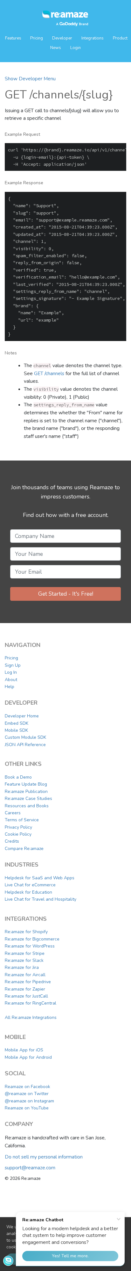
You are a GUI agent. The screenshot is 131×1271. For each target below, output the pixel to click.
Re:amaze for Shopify (26, 932)
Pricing (36, 38)
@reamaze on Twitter (27, 1094)
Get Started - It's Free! (65, 594)
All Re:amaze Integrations (31, 1017)
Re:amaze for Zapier (25, 989)
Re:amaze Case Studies (28, 798)
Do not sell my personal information (44, 1156)
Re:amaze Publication (26, 791)
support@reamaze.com (30, 1167)
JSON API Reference (25, 745)
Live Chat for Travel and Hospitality (40, 899)
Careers (13, 813)
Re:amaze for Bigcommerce (32, 939)
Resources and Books (27, 806)
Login (75, 48)
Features (13, 38)
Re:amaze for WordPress (30, 946)
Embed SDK (16, 723)
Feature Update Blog (26, 784)
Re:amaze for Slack (24, 960)
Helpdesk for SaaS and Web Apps (39, 878)
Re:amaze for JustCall (26, 996)
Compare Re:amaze (24, 849)
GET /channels (49, 373)
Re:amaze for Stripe (25, 953)
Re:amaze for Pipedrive (28, 982)
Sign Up (13, 665)
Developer (62, 38)
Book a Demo (18, 777)
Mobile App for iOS (24, 1050)
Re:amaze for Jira (22, 967)
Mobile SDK (16, 730)
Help (9, 687)
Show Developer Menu (30, 78)
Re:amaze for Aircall (25, 975)
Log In (11, 672)
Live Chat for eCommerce (30, 885)
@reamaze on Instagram (29, 1101)
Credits (12, 841)
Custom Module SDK (25, 737)
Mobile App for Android (28, 1057)
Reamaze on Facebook (27, 1087)
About (11, 680)
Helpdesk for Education (28, 892)
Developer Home (22, 716)
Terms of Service (22, 820)
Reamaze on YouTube (27, 1108)
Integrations (92, 38)
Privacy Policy (18, 827)
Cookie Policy (18, 834)
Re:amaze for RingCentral (30, 1003)
